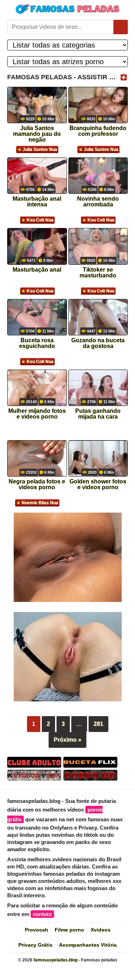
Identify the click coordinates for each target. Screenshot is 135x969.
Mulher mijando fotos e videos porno (37, 414)
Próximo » (67, 740)
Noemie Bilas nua (40, 502)
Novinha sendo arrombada (98, 201)
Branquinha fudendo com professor (97, 131)
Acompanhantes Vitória (88, 944)
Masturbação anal (37, 270)
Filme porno (69, 929)
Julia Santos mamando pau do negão (37, 131)
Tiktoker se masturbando (98, 272)
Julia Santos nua (40, 149)
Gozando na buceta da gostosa (98, 343)
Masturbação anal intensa (37, 201)
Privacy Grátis (35, 944)
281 (98, 724)
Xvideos (101, 929)
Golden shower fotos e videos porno (97, 484)
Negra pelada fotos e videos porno (37, 484)
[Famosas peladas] (68, 9)
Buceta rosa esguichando (37, 343)
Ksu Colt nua (40, 220)
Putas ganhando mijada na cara (98, 414)
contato (42, 914)
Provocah (36, 929)
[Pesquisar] (120, 27)
